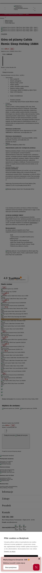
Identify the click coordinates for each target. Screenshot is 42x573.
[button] (36, 567)
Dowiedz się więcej (9, 551)
